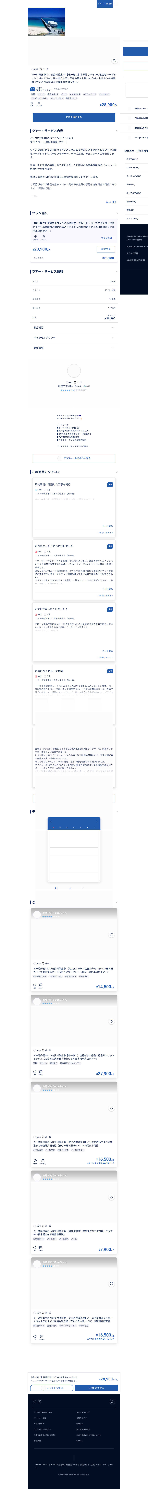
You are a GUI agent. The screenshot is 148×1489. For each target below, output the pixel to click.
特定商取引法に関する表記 (44, 1435)
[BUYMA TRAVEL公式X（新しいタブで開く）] (39, 1401)
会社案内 (37, 1441)
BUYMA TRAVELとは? (43, 1412)
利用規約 (79, 1424)
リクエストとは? (83, 1412)
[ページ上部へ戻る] (112, 1401)
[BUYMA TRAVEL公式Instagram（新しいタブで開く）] (34, 1401)
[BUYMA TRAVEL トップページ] (63, 4)
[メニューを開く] (117, 4)
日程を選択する (74, 117)
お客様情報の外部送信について (88, 1435)
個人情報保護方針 (83, 1429)
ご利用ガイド (81, 1418)
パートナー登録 (40, 1418)
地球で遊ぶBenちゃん (54, 912)
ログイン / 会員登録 (105, 4)
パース (112, 281)
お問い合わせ (39, 1424)
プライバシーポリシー (42, 1429)
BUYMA (79, 1441)
